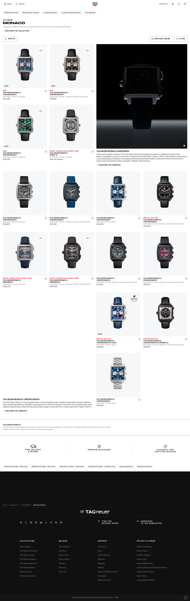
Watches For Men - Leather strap (101, 467)
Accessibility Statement (146, 580)
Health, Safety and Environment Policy (152, 568)
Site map (62, 568)
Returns (101, 568)
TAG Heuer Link (26, 572)
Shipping (101, 563)
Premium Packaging (99, 450)
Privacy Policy (142, 551)
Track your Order (104, 580)
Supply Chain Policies (145, 572)
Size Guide (102, 576)
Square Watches (126, 467)
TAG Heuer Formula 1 (28, 559)
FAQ (100, 551)
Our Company (64, 547)
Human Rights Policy (145, 563)
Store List (62, 572)
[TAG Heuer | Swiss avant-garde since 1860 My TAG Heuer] (95, 512)
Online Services (104, 555)
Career (62, 563)
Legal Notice (142, 576)
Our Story (62, 551)
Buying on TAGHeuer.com (108, 572)
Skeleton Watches (144, 467)
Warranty (101, 559)
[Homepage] (95, 4)
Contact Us (102, 547)
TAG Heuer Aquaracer (28, 563)
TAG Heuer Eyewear (27, 576)
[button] (179, 4)
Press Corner (64, 559)
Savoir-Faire (63, 555)
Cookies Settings (143, 555)
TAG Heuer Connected (28, 551)
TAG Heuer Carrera (27, 555)
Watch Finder (25, 547)
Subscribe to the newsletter (151, 522)
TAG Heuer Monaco (27, 568)
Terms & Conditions (144, 547)
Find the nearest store (110, 522)
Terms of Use (142, 559)
